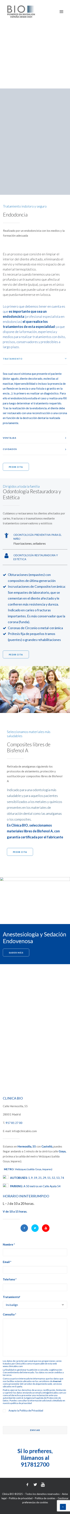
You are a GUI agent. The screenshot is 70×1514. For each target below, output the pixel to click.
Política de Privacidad (31, 1410)
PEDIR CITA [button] (16, 466)
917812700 (35, 1464)
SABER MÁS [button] (16, 952)
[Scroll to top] (63, 1506)
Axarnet (57, 1381)
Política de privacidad (20, 1498)
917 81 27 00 (14, 1122)
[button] (24, 1228)
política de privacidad (21, 1403)
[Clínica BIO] (21, 11)
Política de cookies (45, 1498)
